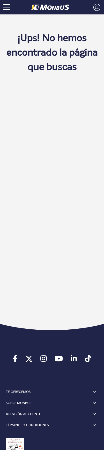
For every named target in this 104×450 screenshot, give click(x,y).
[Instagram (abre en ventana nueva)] (44, 360)
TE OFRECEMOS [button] (18, 392)
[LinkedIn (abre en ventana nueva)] (74, 360)
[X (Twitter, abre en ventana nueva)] (29, 360)
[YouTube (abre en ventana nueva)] (59, 360)
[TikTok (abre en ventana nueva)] (88, 360)
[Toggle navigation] (6, 7)
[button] (95, 7)
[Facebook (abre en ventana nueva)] (15, 360)
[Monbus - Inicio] (50, 7)
